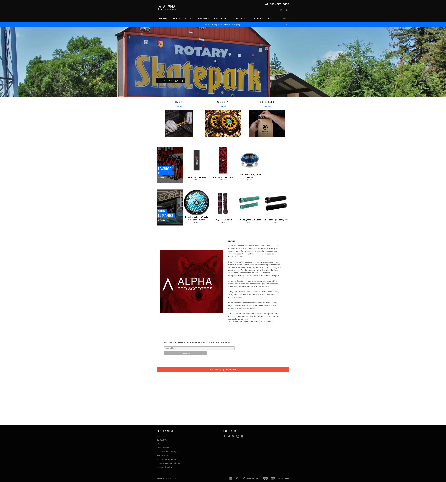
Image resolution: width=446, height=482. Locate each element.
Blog (159, 436)
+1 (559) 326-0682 (277, 4)
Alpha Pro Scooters (169, 478)
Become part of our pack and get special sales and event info (198, 343)
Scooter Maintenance (166, 459)
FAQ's (159, 444)
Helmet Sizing (163, 455)
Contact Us (162, 440)
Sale (270, 19)
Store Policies (163, 447)
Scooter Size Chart (165, 467)
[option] (223, 62)
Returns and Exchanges (168, 451)
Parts (188, 19)
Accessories (239, 19)
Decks (176, 19)
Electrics (257, 19)
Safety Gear (220, 19)
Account (286, 19)
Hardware (203, 19)
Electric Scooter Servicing (168, 463)
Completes (162, 19)
